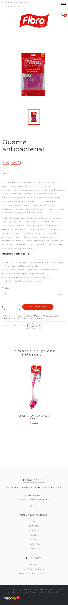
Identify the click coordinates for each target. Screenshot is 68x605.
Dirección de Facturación (34, 573)
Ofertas (6, 318)
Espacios (58, 316)
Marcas (38, 316)
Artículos (47, 316)
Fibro (14, 318)
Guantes (22, 318)
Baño (40, 318)
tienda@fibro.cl (44, 500)
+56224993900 (36, 495)
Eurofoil (34, 526)
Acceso (34, 564)
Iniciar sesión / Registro (15, 2)
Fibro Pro (34, 544)
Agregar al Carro (38, 307)
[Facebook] (27, 326)
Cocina (32, 318)
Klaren (34, 535)
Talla (5, 288)
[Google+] (34, 326)
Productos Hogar (24, 316)
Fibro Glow (34, 549)
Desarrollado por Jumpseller (45, 592)
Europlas (34, 530)
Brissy (34, 540)
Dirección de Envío (34, 569)
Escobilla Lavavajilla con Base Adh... (34, 417)
